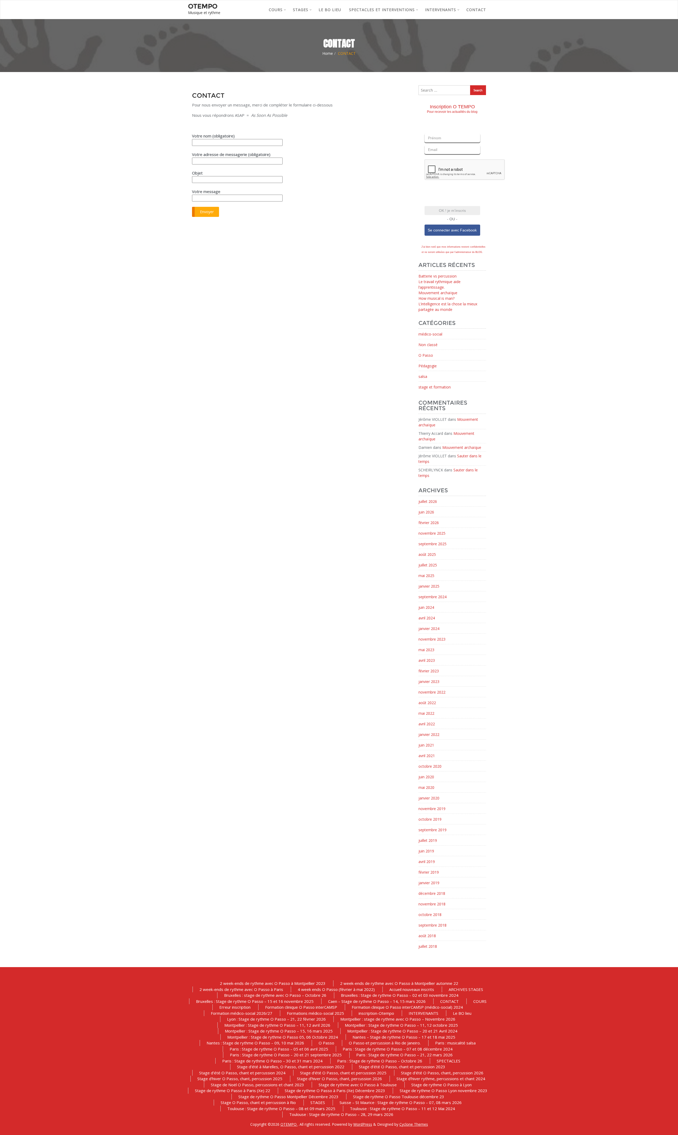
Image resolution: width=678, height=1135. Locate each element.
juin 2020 (426, 776)
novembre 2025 (431, 533)
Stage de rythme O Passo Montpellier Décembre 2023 (288, 1096)
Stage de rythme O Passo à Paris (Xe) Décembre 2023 (335, 1090)
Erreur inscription (235, 1007)
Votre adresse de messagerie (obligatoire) (231, 154)
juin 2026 (426, 512)
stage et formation (434, 387)
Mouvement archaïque (437, 292)
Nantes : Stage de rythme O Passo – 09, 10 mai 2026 (255, 1042)
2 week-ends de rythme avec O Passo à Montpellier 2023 (272, 983)
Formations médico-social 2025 (315, 1013)
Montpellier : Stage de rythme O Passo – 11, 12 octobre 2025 (401, 1025)
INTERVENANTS (440, 9)
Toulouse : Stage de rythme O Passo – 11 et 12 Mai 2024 (402, 1108)
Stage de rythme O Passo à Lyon (441, 1084)
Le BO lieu (330, 9)
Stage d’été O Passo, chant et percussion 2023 (402, 1066)
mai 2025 (426, 575)
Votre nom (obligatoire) (213, 135)
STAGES (300, 9)
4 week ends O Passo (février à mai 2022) (336, 989)
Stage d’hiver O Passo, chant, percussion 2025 (239, 1078)
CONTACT (476, 9)
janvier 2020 (428, 798)
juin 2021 (426, 745)
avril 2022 (426, 723)
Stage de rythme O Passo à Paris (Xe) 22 (232, 1090)
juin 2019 (426, 851)
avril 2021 (426, 755)
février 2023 (428, 670)
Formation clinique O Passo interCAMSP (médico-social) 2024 (407, 1007)
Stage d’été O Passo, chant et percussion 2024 (242, 1072)
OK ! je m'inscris (452, 210)
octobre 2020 (429, 766)
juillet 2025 (427, 565)
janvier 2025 (428, 586)
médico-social (430, 334)
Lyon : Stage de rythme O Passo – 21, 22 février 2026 (276, 1019)
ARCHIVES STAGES (466, 989)
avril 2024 (426, 617)
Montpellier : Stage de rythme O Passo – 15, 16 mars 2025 (279, 1031)
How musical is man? (436, 298)
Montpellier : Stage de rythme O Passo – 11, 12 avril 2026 (277, 1025)
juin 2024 (426, 607)
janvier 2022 (428, 734)
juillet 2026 (427, 501)
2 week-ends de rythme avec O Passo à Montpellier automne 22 (399, 983)
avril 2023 (426, 660)
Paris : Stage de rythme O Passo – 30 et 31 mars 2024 (272, 1060)
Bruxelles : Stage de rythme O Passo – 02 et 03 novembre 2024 (399, 995)
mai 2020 (426, 787)
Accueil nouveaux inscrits (411, 989)
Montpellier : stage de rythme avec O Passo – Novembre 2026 (397, 1019)
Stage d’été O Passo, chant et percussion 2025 (343, 1072)
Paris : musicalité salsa (455, 1042)
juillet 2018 (427, 946)
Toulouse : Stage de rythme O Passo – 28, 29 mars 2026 (341, 1114)
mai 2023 (426, 649)
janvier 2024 (428, 628)
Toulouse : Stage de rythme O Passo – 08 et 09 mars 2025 (281, 1108)
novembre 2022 (431, 692)
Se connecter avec (452, 230)
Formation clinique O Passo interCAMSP (301, 1007)
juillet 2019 (427, 840)
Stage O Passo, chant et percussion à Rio (258, 1102)
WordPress (362, 1124)
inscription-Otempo (376, 1013)
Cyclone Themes (413, 1124)
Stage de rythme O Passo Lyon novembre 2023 (443, 1090)
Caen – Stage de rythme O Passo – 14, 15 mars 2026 (377, 1001)
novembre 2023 (431, 639)
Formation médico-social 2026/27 (241, 1013)
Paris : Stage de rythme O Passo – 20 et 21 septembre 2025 (286, 1054)
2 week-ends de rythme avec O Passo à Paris (241, 989)
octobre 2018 (429, 914)
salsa (422, 376)
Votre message (206, 191)
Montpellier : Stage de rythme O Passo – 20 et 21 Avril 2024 (402, 1031)
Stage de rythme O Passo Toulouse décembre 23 (398, 1096)
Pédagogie (427, 365)
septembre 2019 (432, 829)
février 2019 (428, 872)
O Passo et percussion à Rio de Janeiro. (385, 1042)
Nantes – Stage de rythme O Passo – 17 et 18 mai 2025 (404, 1037)
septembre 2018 (432, 925)
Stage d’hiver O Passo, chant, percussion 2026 (339, 1078)
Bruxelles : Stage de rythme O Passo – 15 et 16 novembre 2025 (255, 1001)
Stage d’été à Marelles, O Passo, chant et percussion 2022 (290, 1066)
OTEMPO (289, 1124)
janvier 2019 (428, 882)
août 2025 (427, 554)
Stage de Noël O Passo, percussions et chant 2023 (257, 1084)
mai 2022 (426, 713)
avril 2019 (426, 861)
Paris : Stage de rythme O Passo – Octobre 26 (379, 1060)
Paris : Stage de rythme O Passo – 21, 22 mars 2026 (404, 1054)
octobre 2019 (429, 819)
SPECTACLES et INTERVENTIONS (382, 9)
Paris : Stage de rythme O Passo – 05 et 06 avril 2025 (279, 1049)
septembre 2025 (432, 543)
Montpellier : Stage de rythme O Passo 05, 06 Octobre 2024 (282, 1037)
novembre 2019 (431, 808)
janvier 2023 (428, 681)
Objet (197, 173)
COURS (276, 9)
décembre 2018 (431, 893)
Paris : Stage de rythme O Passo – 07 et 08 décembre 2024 (398, 1049)
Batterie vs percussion (437, 276)
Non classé (428, 344)
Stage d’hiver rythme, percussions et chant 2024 (440, 1078)
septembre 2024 (432, 596)
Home (327, 53)
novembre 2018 (431, 903)
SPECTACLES (448, 1060)
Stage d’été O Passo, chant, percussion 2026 (442, 1072)
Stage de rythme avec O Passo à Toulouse (358, 1084)
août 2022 (427, 702)
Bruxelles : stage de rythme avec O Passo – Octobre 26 (275, 995)
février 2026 (428, 522)
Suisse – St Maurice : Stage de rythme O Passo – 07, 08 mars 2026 (401, 1102)
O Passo (425, 355)
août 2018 (427, 935)
